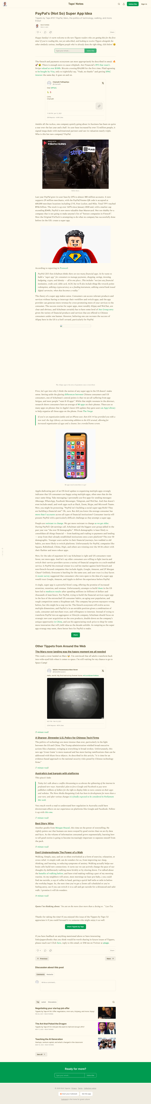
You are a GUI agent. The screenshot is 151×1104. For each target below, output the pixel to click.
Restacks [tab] (50, 974)
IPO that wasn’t (102, 65)
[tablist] (44, 974)
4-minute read (42, 895)
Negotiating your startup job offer (52, 1008)
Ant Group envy (105, 309)
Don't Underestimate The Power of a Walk (59, 852)
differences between (73, 394)
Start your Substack (69, 1094)
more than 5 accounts (45, 514)
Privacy (74, 1088)
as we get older (101, 523)
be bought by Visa (45, 71)
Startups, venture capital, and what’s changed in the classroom (59, 1042)
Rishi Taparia (45, 25)
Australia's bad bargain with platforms (57, 773)
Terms (80, 1088)
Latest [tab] (43, 1002)
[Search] (119, 4)
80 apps (81, 404)
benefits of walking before (51, 873)
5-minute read (42, 732)
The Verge (87, 411)
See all (39, 1054)
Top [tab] (38, 1002)
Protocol (63, 268)
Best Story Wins (44, 823)
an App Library (108, 408)
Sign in (144, 4)
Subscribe (133, 4)
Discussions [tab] (52, 1002)
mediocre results (53, 591)
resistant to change (54, 523)
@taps (106, 943)
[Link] (32, 646)
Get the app (86, 1094)
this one (48, 812)
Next (109, 958)
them (100, 588)
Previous (43, 958)
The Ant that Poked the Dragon (51, 1023)
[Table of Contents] (2, 552)
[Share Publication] (124, 4)
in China (58, 621)
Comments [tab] (40, 974)
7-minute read (42, 767)
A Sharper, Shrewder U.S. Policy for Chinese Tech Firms (67, 737)
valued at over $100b (51, 68)
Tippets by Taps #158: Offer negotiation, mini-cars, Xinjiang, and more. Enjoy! (64, 1011)
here (59, 943)
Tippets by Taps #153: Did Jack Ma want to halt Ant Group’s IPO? (59, 1027)
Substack (64, 1099)
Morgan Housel (62, 827)
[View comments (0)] (45, 32)
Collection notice (90, 1088)
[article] (75, 1013)
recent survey (43, 576)
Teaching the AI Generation (49, 1039)
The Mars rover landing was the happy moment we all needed (70, 651)
